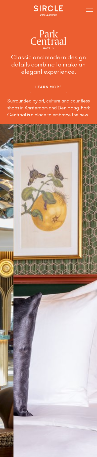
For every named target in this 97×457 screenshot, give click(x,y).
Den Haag (68, 108)
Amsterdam (36, 108)
